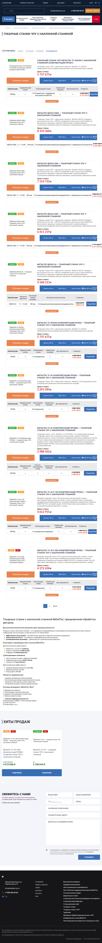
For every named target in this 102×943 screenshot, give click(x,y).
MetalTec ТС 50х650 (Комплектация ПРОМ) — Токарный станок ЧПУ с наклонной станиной (66, 324)
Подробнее (94, 94)
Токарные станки (69, 907)
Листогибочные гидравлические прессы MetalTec (37, 19)
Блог (36, 896)
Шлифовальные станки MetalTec (74, 918)
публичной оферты (57, 854)
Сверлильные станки (70, 896)
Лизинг (37, 887)
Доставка (38, 890)
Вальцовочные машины (71, 882)
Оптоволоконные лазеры (21, 19)
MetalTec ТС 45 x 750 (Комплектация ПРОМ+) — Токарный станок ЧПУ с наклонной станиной (67, 493)
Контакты (38, 893)
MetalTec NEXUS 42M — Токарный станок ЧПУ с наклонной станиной (61, 215)
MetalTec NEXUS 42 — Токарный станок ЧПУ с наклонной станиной (60, 265)
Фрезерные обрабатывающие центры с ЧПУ (68, 19)
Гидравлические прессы (71, 884)
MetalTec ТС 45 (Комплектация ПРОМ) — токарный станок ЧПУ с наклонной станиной (63, 376)
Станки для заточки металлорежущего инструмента (81, 898)
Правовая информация (73, 939)
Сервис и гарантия (41, 885)
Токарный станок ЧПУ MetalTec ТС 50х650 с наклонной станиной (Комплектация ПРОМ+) (66, 61)
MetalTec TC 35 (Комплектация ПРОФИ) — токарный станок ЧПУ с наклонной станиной (64, 429)
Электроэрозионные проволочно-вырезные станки (81, 921)
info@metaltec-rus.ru (11, 704)
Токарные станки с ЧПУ (53, 19)
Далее (55, 606)
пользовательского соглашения (50, 930)
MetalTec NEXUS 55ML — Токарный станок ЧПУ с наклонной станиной (62, 114)
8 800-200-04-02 (10, 702)
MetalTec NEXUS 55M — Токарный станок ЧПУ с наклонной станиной (61, 164)
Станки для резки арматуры (73, 901)
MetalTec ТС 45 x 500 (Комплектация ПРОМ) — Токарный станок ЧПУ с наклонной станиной (66, 551)
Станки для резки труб (71, 904)
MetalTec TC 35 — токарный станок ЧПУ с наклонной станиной (44, 752)
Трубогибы (67, 912)
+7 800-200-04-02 (77, 11)
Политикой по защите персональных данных (66, 852)
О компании (39, 882)
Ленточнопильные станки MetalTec (84, 19)
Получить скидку (21, 81)
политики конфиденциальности (28, 930)
